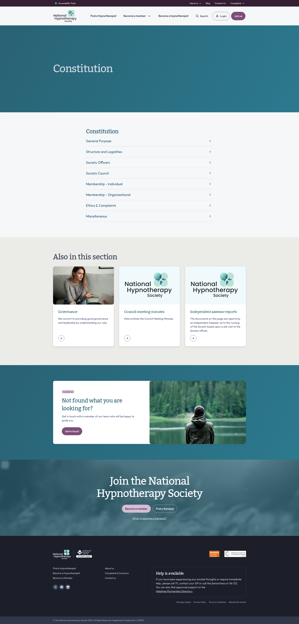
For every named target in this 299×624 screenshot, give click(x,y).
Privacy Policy (200, 602)
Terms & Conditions (217, 602)
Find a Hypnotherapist (64, 568)
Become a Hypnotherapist (66, 573)
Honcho (242, 602)
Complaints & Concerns (117, 573)
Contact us (110, 578)
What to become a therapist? (149, 518)
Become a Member (63, 578)
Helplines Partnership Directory (174, 591)
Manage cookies (183, 602)
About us (109, 568)
